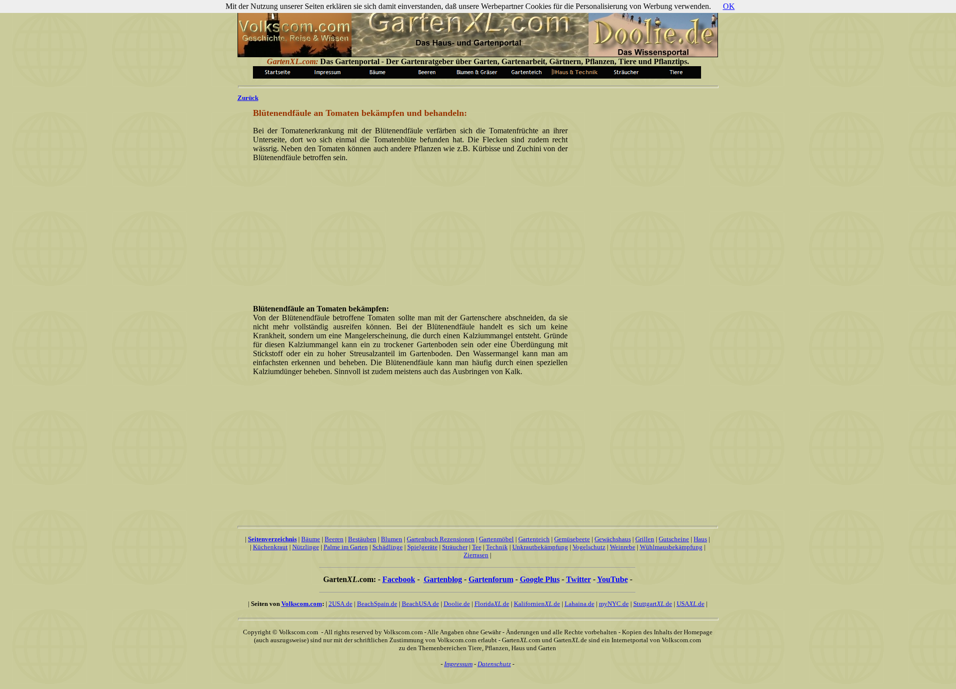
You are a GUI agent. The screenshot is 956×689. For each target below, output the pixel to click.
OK (729, 6)
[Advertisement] (408, 232)
